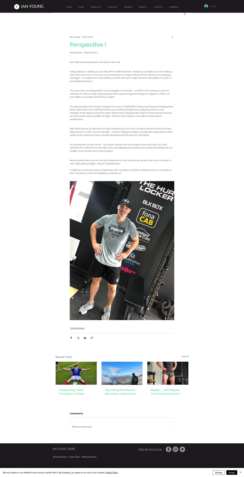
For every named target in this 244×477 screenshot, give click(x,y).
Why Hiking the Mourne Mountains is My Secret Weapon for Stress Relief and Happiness (121, 392)
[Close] (240, 472)
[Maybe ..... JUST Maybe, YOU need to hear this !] (167, 373)
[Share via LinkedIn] (85, 337)
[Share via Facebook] (71, 337)
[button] (173, 6)
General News (77, 328)
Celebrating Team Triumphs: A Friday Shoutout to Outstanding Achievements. (75, 392)
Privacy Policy (74, 456)
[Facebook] (168, 449)
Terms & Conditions (60, 456)
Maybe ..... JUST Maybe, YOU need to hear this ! (166, 392)
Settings (218, 472)
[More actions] (172, 37)
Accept (232, 472)
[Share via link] (92, 337)
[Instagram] (175, 449)
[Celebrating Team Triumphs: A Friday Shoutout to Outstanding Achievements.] (76, 373)
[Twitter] (182, 449)
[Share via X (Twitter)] (78, 337)
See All (185, 356)
